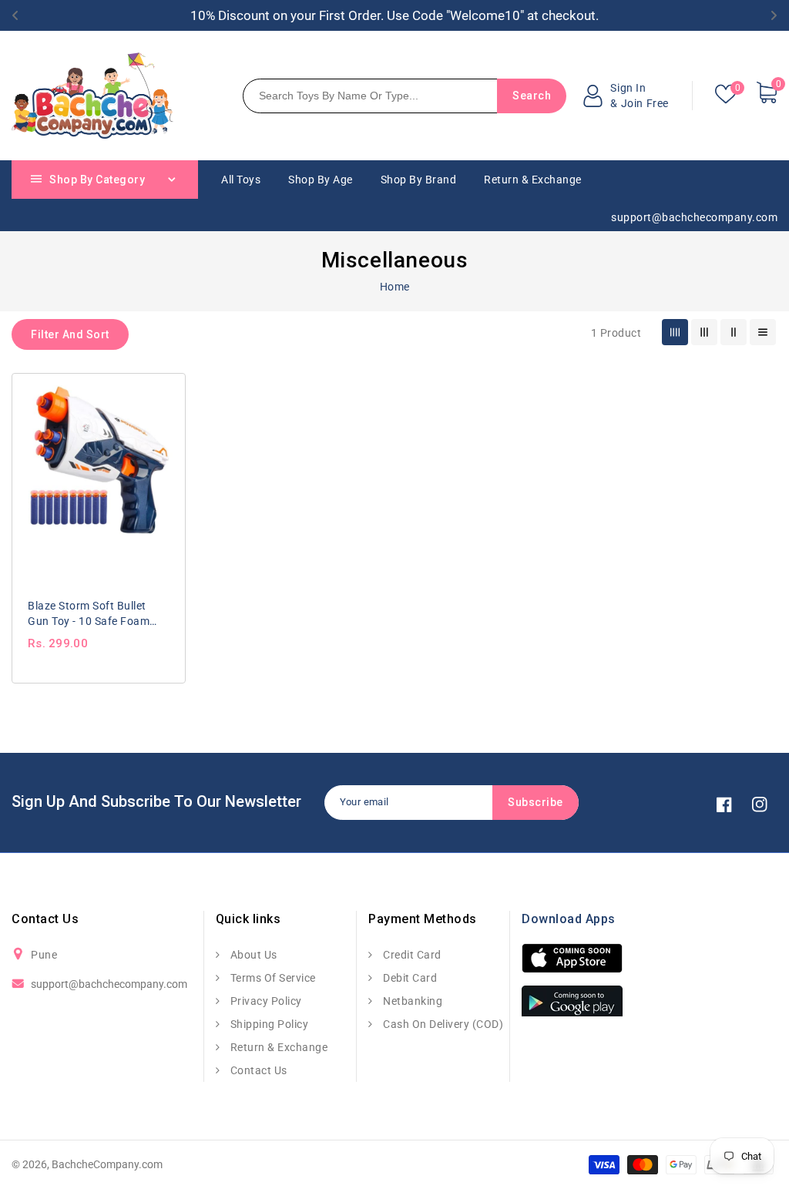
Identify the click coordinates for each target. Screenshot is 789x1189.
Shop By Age (320, 179)
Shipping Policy (267, 1024)
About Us (252, 955)
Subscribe (535, 802)
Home (395, 286)
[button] (70, 334)
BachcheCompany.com (107, 1164)
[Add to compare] (164, 389)
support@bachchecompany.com (109, 984)
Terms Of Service (271, 978)
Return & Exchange (277, 1047)
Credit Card (411, 955)
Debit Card (409, 978)
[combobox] (382, 96)
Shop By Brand (419, 179)
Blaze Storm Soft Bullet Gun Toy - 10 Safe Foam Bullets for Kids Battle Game (88, 614)
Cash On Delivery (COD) (442, 1024)
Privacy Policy (264, 1001)
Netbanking (411, 1001)
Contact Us (257, 1070)
